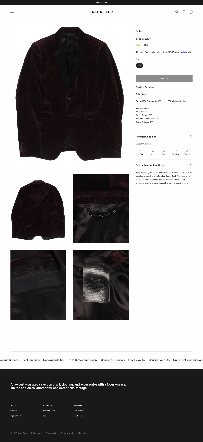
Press (44, 415)
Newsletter (77, 405)
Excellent (175, 154)
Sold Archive (78, 410)
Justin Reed (22, 433)
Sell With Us (47, 405)
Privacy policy (52, 433)
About (13, 405)
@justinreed (15, 415)
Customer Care (48, 410)
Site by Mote (83, 433)
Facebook (77, 415)
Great (164, 154)
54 (140, 66)
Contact (13, 410)
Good (153, 154)
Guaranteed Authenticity (150, 165)
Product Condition (146, 136)
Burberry (140, 31)
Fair (141, 154)
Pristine (187, 154)
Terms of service (68, 433)
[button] (12, 12)
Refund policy (37, 433)
